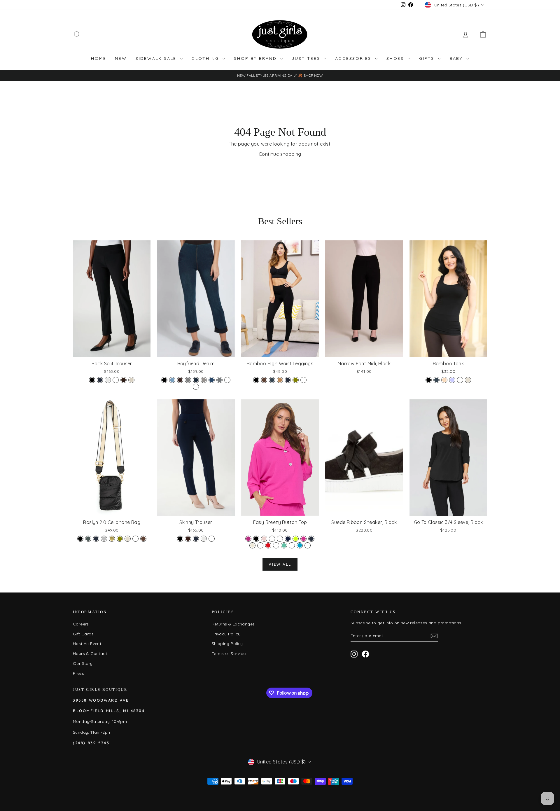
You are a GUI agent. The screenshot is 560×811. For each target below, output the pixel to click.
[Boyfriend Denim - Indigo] (196, 380)
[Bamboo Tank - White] (460, 380)
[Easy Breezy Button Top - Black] (256, 538)
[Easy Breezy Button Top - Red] (268, 545)
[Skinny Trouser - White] (211, 538)
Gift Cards (83, 634)
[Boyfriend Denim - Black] (164, 380)
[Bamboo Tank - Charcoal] (436, 380)
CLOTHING (206, 58)
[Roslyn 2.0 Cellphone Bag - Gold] (112, 538)
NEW (121, 58)
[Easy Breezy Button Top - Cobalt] (272, 538)
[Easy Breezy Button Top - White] (307, 545)
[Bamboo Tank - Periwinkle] (452, 380)
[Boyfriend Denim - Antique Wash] (196, 386)
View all (280, 564)
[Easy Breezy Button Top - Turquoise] (299, 545)
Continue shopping (280, 154)
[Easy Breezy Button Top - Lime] (295, 538)
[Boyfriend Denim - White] (227, 380)
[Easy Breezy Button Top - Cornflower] (280, 538)
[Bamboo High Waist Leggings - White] (303, 380)
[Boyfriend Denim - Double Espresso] (180, 380)
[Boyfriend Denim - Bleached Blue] (172, 380)
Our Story (83, 663)
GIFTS (427, 58)
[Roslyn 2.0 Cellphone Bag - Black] (80, 538)
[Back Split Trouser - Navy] (100, 380)
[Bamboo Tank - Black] (428, 380)
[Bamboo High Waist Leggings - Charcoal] (272, 380)
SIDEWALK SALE (157, 58)
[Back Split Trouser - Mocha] (123, 380)
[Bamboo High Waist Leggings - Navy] (287, 380)
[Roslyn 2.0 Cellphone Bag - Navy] (96, 538)
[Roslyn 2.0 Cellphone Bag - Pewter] (88, 538)
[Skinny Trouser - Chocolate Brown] (188, 538)
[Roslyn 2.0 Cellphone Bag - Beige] (127, 538)
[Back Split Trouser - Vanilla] (108, 380)
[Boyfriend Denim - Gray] (188, 380)
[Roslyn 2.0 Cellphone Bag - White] (135, 538)
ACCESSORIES (354, 58)
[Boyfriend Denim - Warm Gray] (219, 380)
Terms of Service (229, 653)
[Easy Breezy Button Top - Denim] (287, 538)
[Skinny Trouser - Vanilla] (203, 538)
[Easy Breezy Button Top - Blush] (264, 538)
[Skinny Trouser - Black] (180, 538)
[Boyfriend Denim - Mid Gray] (203, 380)
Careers (81, 624)
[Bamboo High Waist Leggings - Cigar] (280, 380)
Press (78, 673)
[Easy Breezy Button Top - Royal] (276, 545)
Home (98, 58)
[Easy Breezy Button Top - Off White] (252, 545)
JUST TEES (307, 58)
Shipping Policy (227, 643)
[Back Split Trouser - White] (115, 380)
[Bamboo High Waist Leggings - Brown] (264, 380)
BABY (457, 58)
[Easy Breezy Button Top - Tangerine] (292, 545)
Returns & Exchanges (233, 624)
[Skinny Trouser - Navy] (196, 538)
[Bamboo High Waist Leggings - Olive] (295, 380)
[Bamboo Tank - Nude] (444, 380)
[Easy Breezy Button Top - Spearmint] (284, 545)
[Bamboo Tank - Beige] (468, 380)
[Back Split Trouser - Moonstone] (131, 380)
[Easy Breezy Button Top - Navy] (311, 538)
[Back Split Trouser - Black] (92, 380)
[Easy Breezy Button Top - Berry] (248, 538)
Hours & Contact (90, 653)
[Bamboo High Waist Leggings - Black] (256, 380)
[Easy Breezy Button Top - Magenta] (303, 538)
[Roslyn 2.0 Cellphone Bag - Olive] (120, 538)
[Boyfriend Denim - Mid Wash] (211, 380)
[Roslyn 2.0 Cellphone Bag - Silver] (104, 538)
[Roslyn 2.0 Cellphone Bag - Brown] (143, 538)
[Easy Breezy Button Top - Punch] (260, 545)
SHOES (396, 58)
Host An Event (87, 643)
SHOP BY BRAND (256, 58)
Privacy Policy (226, 634)
